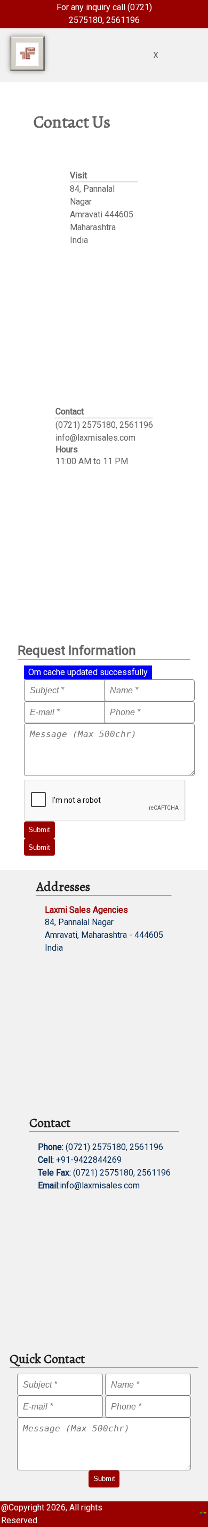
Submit (39, 830)
